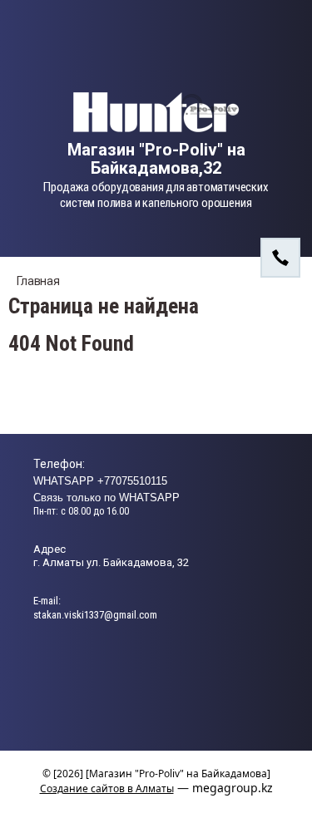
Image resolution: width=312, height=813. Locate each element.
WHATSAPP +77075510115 (100, 481)
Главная (38, 281)
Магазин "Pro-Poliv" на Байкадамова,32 (156, 158)
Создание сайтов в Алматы (107, 788)
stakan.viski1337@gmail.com (95, 615)
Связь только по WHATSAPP (106, 497)
